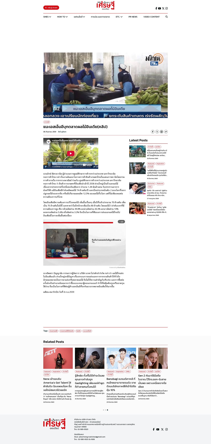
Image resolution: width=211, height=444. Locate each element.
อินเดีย (78, 331)
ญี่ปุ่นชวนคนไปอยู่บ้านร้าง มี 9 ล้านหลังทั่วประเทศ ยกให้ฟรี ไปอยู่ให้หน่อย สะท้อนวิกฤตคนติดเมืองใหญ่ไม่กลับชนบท (157, 155)
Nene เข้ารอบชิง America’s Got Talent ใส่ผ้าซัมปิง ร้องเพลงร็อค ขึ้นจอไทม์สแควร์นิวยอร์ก (57, 384)
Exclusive (151, 184)
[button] (103, 410)
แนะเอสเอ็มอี (87, 331)
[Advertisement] (105, 35)
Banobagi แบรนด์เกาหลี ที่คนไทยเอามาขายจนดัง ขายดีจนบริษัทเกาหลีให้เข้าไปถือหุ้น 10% (121, 384)
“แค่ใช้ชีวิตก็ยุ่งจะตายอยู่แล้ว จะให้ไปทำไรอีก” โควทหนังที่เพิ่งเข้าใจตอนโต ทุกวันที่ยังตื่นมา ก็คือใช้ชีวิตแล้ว (157, 174)
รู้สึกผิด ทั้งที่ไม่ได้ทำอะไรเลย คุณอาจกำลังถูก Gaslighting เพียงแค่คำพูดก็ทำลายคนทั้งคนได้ (89, 381)
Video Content (151, 16)
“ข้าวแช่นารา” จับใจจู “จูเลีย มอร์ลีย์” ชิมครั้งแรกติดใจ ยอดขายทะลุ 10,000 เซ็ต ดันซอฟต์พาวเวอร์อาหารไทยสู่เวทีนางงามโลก (157, 212)
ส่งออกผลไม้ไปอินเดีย (67, 331)
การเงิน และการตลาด (100, 16)
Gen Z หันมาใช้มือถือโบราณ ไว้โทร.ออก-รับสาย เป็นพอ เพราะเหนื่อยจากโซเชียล (152, 381)
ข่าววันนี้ (46, 122)
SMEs (46, 16)
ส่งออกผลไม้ (53, 331)
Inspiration (160, 163)
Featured (151, 163)
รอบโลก (157, 147)
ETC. (118, 16)
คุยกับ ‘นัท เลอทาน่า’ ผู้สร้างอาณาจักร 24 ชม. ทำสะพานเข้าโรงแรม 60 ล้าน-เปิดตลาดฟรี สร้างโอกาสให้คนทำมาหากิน (157, 195)
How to (61, 16)
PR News (133, 16)
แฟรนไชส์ (78, 16)
